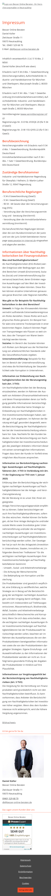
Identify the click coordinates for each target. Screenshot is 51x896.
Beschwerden (25, 877)
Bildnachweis (9, 722)
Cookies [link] (25, 883)
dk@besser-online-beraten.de (24, 49)
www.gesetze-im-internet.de (22, 240)
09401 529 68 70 (10, 798)
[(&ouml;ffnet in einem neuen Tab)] (17, 849)
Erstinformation (25, 871)
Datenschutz (25, 866)
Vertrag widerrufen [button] (25, 890)
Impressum (25, 860)
